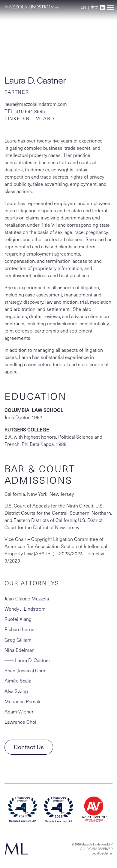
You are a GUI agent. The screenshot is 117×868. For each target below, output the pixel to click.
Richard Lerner (20, 629)
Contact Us (29, 746)
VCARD (45, 118)
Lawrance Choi (20, 722)
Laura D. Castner (32, 660)
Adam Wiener (19, 711)
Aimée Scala (17, 680)
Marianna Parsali (22, 701)
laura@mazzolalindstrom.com (35, 104)
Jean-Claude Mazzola (26, 598)
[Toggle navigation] (110, 7)
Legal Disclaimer (102, 853)
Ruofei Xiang (18, 619)
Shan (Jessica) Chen (25, 670)
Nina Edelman (19, 650)
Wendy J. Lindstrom (25, 609)
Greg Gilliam (18, 639)
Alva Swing (16, 691)
